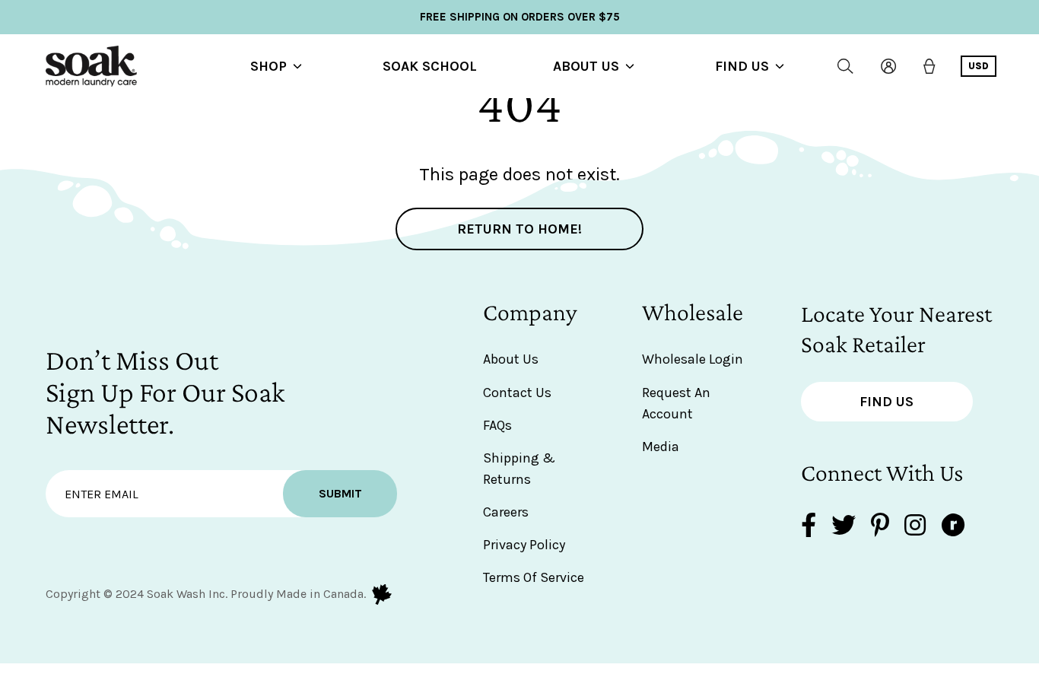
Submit (340, 493)
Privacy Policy (524, 544)
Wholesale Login (692, 359)
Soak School (430, 66)
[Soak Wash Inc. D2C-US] (91, 66)
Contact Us (517, 392)
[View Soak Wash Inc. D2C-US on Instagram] (915, 526)
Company (530, 312)
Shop (268, 66)
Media (660, 446)
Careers (506, 512)
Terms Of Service (533, 577)
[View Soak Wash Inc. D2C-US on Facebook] (808, 526)
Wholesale (692, 312)
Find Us (742, 66)
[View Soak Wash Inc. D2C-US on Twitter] (843, 526)
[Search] (845, 66)
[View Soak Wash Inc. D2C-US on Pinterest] (880, 526)
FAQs (497, 425)
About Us (586, 66)
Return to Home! (519, 229)
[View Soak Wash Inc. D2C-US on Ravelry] (953, 526)
